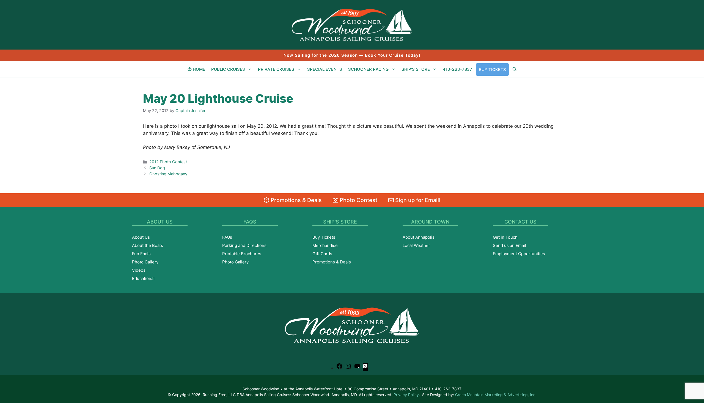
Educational (143, 278)
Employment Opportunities (519, 253)
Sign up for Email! (417, 200)
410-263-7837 (457, 69)
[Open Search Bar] (515, 69)
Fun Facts (141, 253)
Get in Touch (505, 237)
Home (198, 69)
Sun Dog (157, 167)
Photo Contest (357, 200)
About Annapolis (419, 237)
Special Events (324, 69)
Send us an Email (509, 245)
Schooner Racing (368, 69)
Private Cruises (276, 69)
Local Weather (416, 245)
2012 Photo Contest (168, 161)
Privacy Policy (406, 394)
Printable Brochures (241, 253)
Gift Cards (322, 253)
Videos (138, 270)
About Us (141, 237)
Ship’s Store (416, 69)
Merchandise (325, 245)
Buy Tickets (492, 69)
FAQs (227, 237)
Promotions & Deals (295, 200)
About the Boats (147, 245)
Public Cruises (228, 69)
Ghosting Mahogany (168, 173)
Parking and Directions (244, 245)
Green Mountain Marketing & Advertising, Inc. (496, 394)
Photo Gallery (145, 262)
